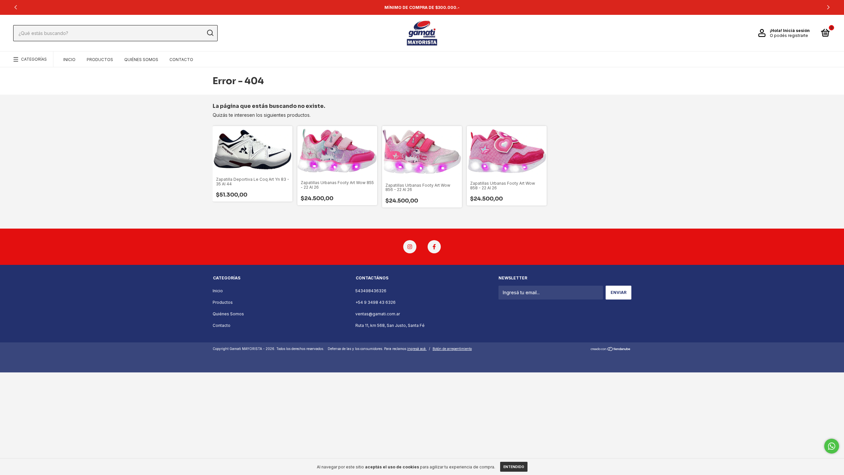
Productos (100, 59)
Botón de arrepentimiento (452, 349)
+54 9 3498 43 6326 (375, 302)
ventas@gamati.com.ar (377, 313)
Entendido (513, 467)
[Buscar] (209, 33)
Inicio (69, 59)
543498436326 (370, 290)
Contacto (181, 59)
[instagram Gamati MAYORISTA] (409, 246)
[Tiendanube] (610, 349)
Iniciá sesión (796, 30)
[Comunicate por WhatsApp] (831, 446)
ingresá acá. (417, 349)
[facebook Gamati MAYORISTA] (434, 246)
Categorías (34, 59)
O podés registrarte (789, 35)
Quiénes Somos (141, 59)
